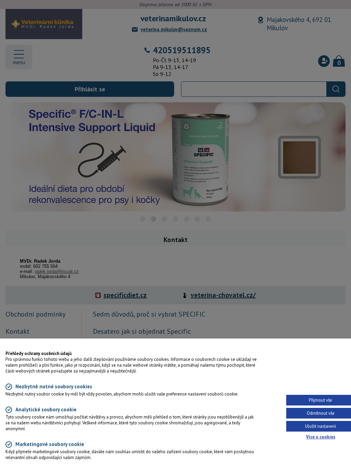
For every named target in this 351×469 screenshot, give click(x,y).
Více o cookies (320, 437)
